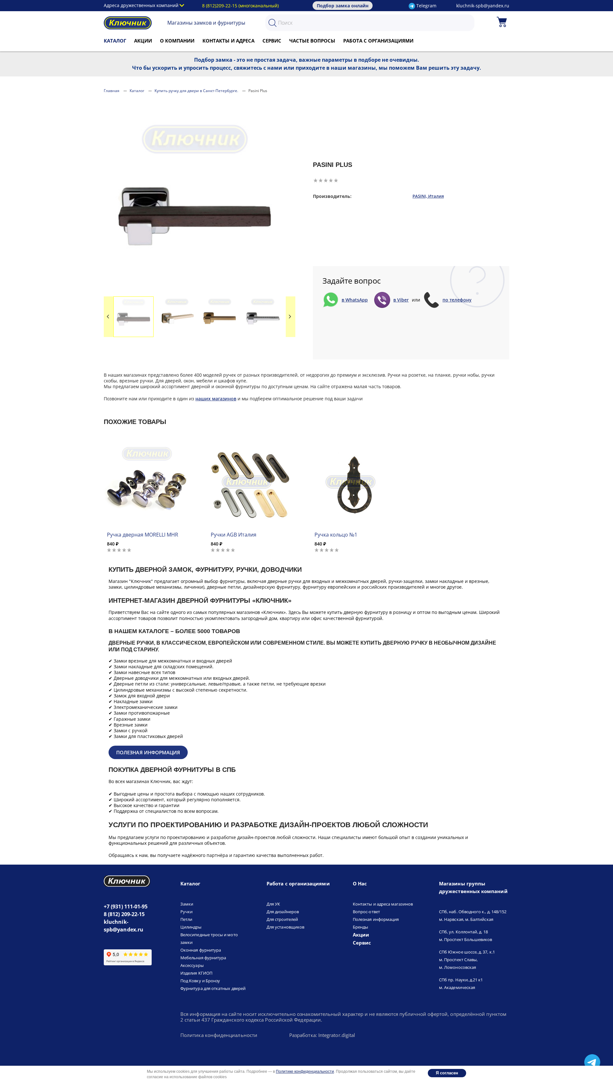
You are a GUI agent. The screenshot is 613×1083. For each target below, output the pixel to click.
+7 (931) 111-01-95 (126, 906)
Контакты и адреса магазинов (383, 904)
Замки (186, 904)
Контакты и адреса (228, 40)
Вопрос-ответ (366, 911)
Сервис (271, 40)
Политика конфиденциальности (218, 1035)
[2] (320, 180)
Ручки (186, 911)
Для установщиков (285, 927)
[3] (326, 180)
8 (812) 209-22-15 (124, 914)
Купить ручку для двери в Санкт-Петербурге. (196, 90)
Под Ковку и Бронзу (200, 981)
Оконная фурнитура (200, 950)
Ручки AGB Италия (233, 534)
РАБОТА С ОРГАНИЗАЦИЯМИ (378, 40)
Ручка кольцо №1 (335, 534)
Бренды (360, 927)
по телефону (457, 300)
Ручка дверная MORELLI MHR (142, 534)
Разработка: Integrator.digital (322, 1035)
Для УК (273, 904)
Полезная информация (148, 752)
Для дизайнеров (283, 911)
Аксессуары (192, 965)
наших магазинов (215, 399)
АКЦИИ (143, 40)
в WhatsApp (355, 300)
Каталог (115, 40)
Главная (111, 90)
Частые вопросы (312, 40)
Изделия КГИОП (196, 973)
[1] (315, 180)
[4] (331, 180)
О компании (177, 40)
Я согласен (447, 1073)
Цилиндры (191, 927)
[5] (336, 180)
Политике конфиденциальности (305, 1071)
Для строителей (282, 919)
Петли (186, 919)
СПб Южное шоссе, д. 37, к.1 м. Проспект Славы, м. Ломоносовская (467, 959)
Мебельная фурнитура (203, 958)
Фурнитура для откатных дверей (213, 988)
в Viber (401, 300)
